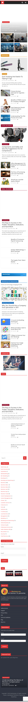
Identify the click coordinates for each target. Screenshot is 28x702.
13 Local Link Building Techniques (17, 321)
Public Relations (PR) (6, 529)
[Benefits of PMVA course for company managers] (5, 99)
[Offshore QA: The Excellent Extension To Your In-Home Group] (7, 44)
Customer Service (5, 502)
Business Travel (4, 493)
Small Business (6, 220)
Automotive (3, 471)
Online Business (5, 522)
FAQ (2, 615)
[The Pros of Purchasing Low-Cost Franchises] (5, 171)
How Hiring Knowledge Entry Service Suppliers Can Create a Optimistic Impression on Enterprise (21, 35)
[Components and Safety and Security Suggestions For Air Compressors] (14, 129)
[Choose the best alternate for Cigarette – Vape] (5, 90)
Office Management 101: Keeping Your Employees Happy (18, 164)
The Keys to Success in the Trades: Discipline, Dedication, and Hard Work (13, 225)
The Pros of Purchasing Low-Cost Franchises (18, 172)
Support (3, 610)
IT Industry (3, 511)
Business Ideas (4, 484)
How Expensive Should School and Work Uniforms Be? (18, 109)
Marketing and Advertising (8, 302)
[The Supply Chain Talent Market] (5, 259)
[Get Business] (2, 2)
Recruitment (4, 531)
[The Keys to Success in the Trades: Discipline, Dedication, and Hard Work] (14, 192)
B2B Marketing (4, 473)
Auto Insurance (6, 22)
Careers (3, 500)
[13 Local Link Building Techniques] (5, 319)
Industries (3, 509)
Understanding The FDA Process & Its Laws (18, 117)
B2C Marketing (4, 476)
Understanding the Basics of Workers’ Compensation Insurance (12, 26)
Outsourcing (4, 525)
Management (4, 516)
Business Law (4, 489)
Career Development (6, 496)
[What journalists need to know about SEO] (5, 327)
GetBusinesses (4, 608)
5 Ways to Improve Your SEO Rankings (18, 336)
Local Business (6, 144)
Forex (2, 507)
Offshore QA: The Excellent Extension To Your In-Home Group (7, 47)
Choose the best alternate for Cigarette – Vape (18, 92)
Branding (4, 74)
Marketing (3, 518)
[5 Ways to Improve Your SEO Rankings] (5, 334)
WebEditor (12, 30)
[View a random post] (25, 2)
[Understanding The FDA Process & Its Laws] (5, 115)
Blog (2, 619)
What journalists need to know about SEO (18, 328)
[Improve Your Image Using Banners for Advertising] (5, 342)
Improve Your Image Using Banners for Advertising (17, 344)
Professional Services (6, 527)
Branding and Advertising (7, 480)
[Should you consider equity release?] (5, 179)
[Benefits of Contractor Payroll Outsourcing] (5, 239)
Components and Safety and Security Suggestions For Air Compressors (12, 149)
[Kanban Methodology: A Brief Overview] (5, 249)
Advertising (4, 467)
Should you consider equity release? (17, 180)
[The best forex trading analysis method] (5, 433)
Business (3, 482)
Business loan (4, 491)
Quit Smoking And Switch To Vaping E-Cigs (12, 77)
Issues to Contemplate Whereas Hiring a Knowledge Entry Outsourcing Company (8, 37)
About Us (3, 622)
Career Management (6, 498)
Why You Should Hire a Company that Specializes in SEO (14, 306)
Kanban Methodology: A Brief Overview (18, 250)
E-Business (3, 505)
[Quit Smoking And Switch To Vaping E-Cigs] (14, 58)
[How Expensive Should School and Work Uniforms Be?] (5, 107)
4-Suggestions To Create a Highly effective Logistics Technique (19, 47)
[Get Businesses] (14, 588)
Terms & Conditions (5, 617)
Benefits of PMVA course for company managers (18, 100)
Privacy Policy (4, 613)
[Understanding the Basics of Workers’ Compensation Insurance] (14, 7)
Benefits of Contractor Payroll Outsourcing (17, 240)
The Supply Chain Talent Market (18, 261)
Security (3, 534)
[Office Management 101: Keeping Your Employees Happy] (5, 163)
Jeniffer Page (12, 228)
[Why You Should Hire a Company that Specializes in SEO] (14, 287)
